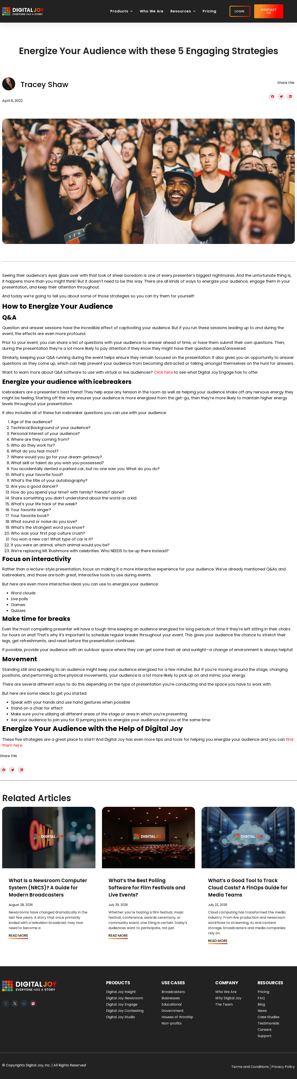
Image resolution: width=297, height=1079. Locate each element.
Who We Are (152, 11)
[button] (273, 97)
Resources (180, 11)
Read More (18, 935)
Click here (163, 372)
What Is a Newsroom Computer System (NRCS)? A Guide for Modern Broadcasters (48, 887)
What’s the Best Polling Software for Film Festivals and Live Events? (146, 887)
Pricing (209, 11)
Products (119, 11)
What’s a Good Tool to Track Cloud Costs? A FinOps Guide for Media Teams (248, 887)
